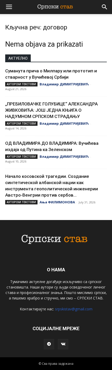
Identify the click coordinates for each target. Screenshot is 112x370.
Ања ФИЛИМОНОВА (57, 202)
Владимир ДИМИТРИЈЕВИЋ (64, 84)
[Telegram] (49, 344)
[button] (104, 7)
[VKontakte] (63, 344)
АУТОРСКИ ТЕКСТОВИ (21, 84)
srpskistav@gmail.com (73, 308)
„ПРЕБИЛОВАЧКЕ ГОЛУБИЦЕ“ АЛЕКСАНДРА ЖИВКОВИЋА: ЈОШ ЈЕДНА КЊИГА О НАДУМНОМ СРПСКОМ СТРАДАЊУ (51, 110)
